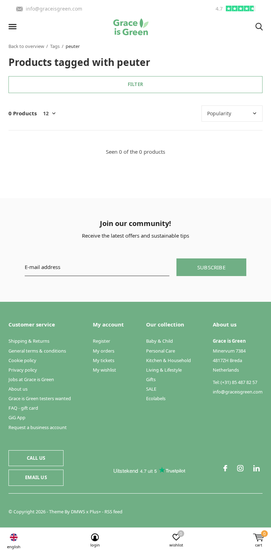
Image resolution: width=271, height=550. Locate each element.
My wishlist (104, 370)
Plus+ (95, 511)
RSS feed (113, 511)
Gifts (151, 379)
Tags (55, 46)
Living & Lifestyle (164, 370)
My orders (103, 351)
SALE (151, 389)
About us (18, 389)
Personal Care (160, 351)
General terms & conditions (37, 351)
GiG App (16, 417)
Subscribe (211, 267)
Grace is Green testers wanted (39, 398)
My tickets (103, 360)
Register (101, 341)
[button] (13, 27)
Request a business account (37, 427)
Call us (36, 458)
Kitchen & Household (168, 360)
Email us (36, 477)
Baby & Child (159, 341)
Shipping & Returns (28, 341)
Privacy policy (22, 370)
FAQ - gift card (23, 408)
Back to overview (26, 46)
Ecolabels (155, 398)
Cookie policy (22, 360)
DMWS (78, 511)
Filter (135, 84)
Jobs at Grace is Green (31, 379)
